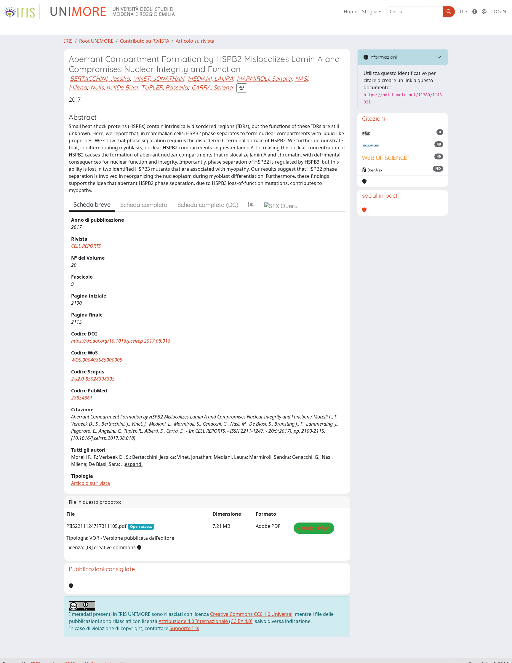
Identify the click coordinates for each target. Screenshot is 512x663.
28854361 (81, 397)
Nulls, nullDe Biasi (113, 87)
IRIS (68, 41)
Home (350, 11)
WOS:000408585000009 (96, 360)
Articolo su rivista (195, 41)
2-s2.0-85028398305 (93, 379)
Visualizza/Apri (313, 528)
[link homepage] (22, 11)
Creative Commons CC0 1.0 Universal (251, 614)
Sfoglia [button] (369, 11)
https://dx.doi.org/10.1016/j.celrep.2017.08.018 (120, 341)
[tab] (251, 205)
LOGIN (498, 11)
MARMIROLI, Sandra (264, 78)
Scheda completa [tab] (143, 204)
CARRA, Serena (212, 87)
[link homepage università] (113, 11)
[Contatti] (484, 11)
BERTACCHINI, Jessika (100, 78)
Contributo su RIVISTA (144, 41)
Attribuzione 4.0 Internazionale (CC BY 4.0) (205, 621)
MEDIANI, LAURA (210, 78)
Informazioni (382, 57)
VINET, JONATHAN (158, 78)
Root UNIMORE (96, 41)
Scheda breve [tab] (92, 204)
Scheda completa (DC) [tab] (207, 204)
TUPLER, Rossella (164, 87)
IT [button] (462, 11)
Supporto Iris (184, 628)
